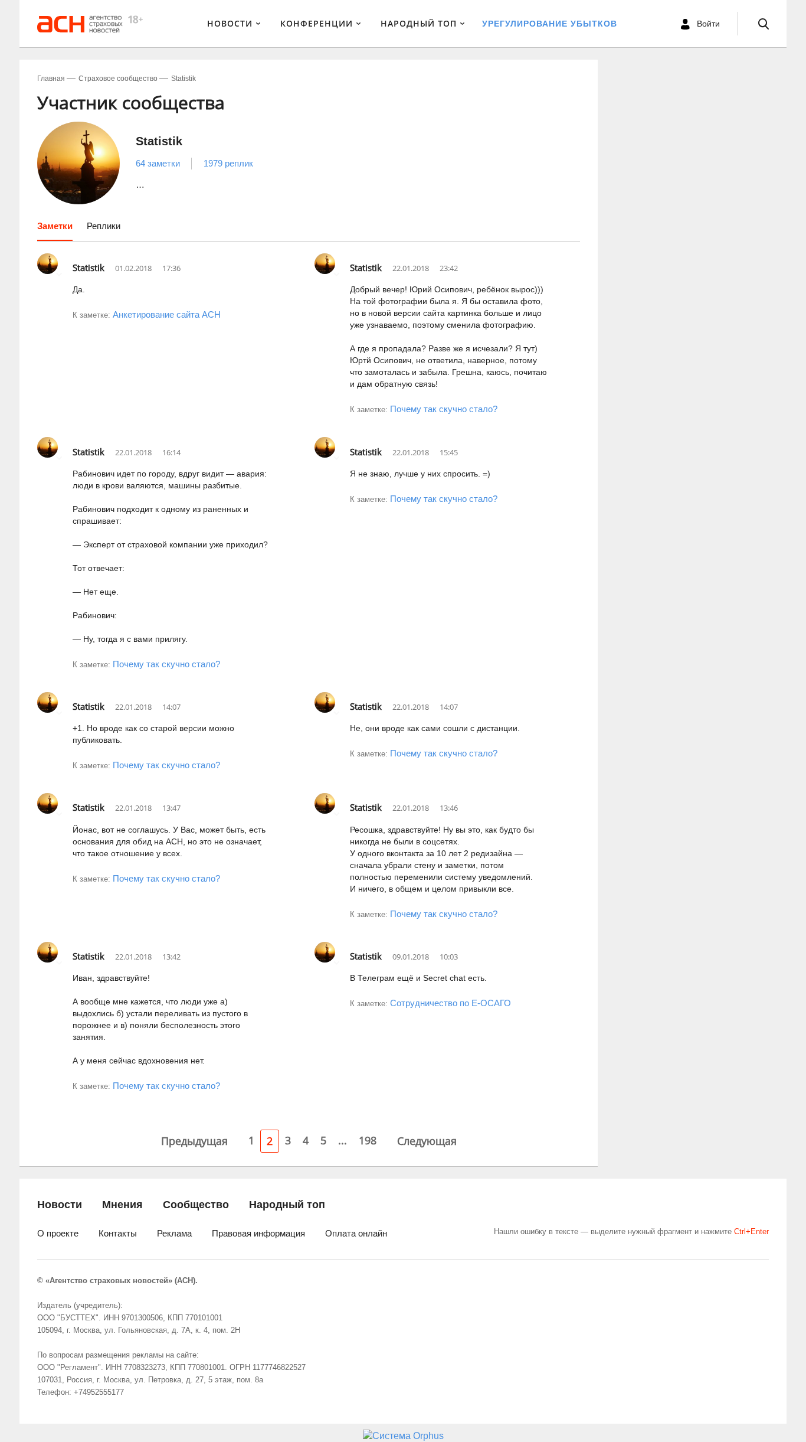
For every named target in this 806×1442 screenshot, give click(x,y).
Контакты (118, 1233)
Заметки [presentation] (55, 226)
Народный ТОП (419, 23)
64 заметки (158, 163)
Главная (51, 78)
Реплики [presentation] (103, 226)
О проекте (57, 1233)
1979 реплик (228, 163)
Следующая (427, 1141)
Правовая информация (258, 1233)
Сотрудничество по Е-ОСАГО (450, 1003)
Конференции (316, 23)
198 (367, 1140)
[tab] (55, 230)
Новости (230, 23)
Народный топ (287, 1205)
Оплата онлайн (356, 1233)
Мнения (122, 1205)
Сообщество (196, 1205)
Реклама (174, 1233)
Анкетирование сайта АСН (167, 314)
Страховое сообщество (118, 78)
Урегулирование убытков (549, 23)
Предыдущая (194, 1141)
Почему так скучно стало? (443, 409)
